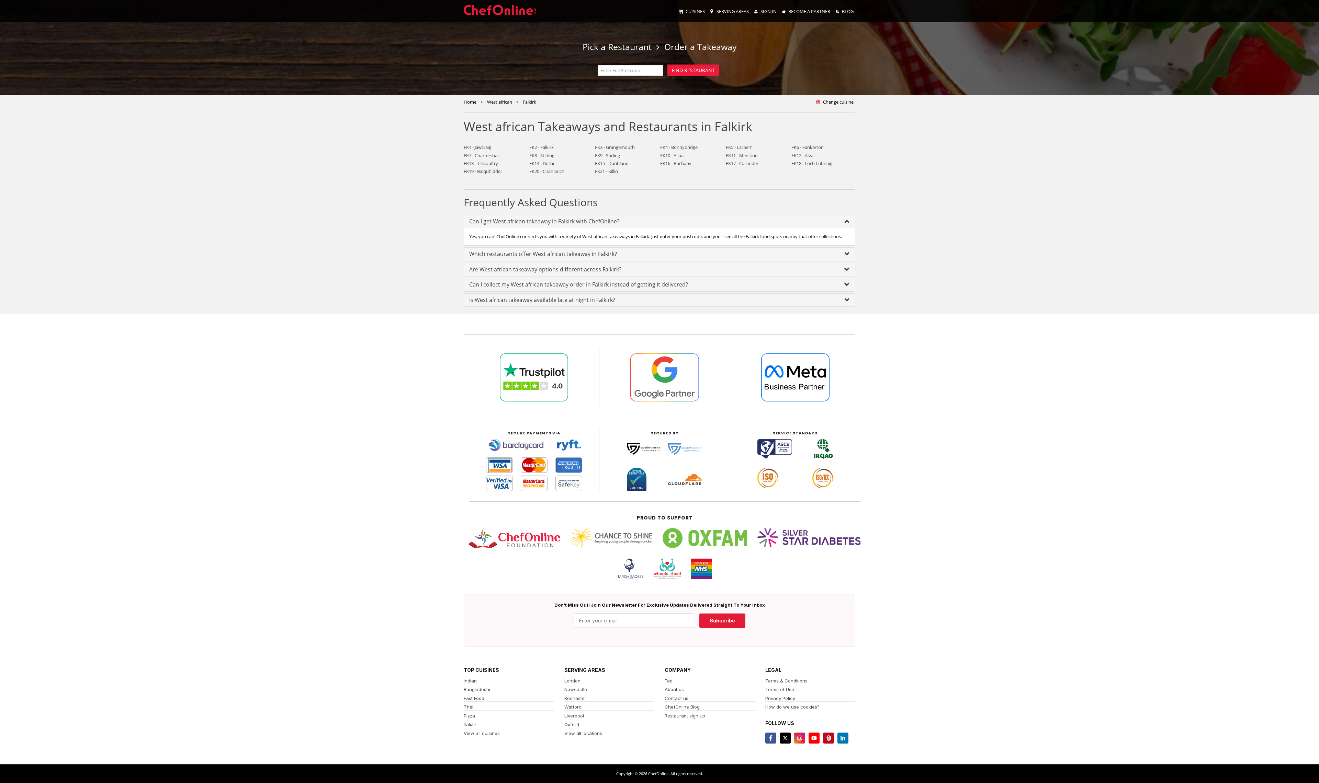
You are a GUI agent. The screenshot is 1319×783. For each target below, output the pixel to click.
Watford (573, 707)
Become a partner (809, 11)
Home (470, 102)
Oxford (571, 724)
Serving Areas (733, 11)
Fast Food (474, 698)
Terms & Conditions (786, 680)
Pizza (469, 715)
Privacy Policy (780, 698)
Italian (470, 724)
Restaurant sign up (685, 715)
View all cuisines (482, 733)
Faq (669, 680)
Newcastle (575, 689)
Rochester (575, 698)
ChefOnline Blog (682, 707)
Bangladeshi (477, 689)
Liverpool (574, 715)
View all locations (583, 733)
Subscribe (722, 620)
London (572, 680)
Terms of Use (779, 689)
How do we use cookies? (792, 707)
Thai (468, 707)
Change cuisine (838, 102)
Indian (470, 680)
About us (674, 689)
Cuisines (695, 11)
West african (499, 102)
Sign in (768, 11)
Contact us (676, 698)
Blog (848, 11)
